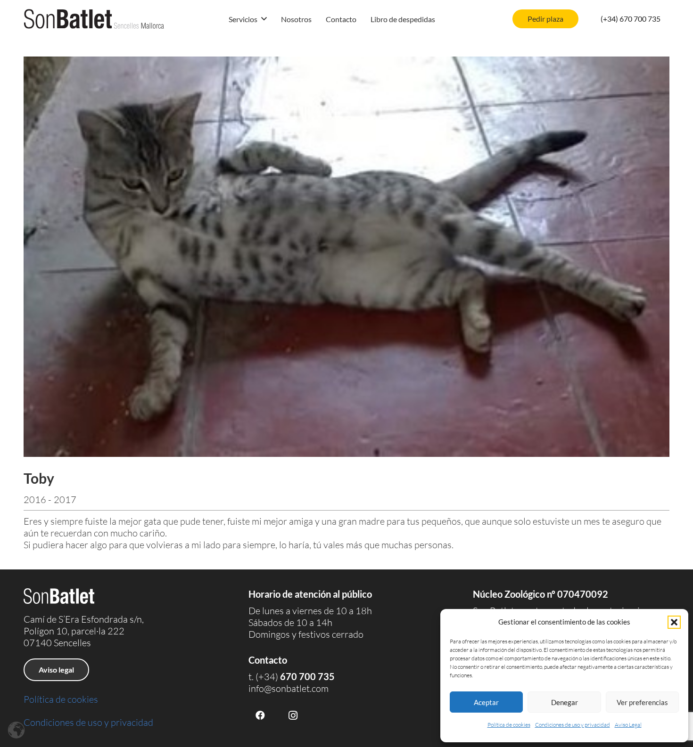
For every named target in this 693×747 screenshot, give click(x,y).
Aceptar (486, 702)
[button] (674, 622)
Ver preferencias (642, 702)
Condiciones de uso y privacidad (572, 724)
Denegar (564, 702)
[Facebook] (260, 715)
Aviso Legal (628, 724)
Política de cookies (508, 724)
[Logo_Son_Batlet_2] (94, 19)
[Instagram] (293, 715)
